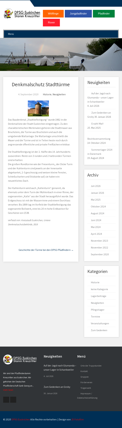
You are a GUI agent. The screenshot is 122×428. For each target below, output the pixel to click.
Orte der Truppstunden (91, 365)
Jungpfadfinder (78, 13)
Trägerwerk (86, 387)
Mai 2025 (96, 199)
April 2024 (96, 234)
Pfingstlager (97, 309)
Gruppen (85, 376)
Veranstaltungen (100, 323)
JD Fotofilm (77, 419)
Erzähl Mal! (97, 123)
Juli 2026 (96, 186)
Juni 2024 (96, 220)
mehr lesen (8, 389)
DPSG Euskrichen (20, 419)
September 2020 (100, 254)
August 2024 (97, 213)
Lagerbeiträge (98, 296)
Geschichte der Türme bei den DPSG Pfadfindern (46, 250)
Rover (51, 22)
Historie (47, 94)
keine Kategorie (99, 289)
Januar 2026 (97, 193)
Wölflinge (53, 13)
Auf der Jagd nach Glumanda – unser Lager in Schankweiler (100, 97)
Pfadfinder (104, 13)
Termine (95, 316)
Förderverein (86, 382)
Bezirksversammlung (98, 138)
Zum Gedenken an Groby (57, 387)
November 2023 (99, 240)
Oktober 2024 (98, 206)
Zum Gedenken (99, 330)
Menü (11, 34)
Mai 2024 (96, 227)
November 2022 (99, 247)
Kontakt (84, 371)
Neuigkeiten (59, 94)
